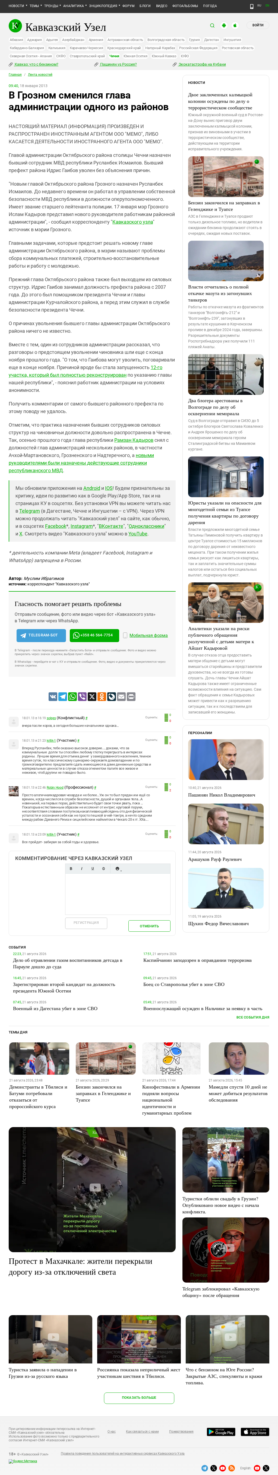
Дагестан (211, 40)
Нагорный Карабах (160, 48)
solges (51, 718)
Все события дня (252, 1017)
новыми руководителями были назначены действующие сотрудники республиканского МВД (81, 462)
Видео (161, 6)
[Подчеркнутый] (92, 868)
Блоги (145, 6)
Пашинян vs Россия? (118, 64)
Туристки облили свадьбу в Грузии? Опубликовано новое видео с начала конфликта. (220, 1205)
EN (267, 5)
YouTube (137, 534)
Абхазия (16, 40)
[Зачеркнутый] (103, 868)
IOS (109, 488)
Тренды (51, 6)
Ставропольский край (87, 56)
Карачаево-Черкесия (86, 48)
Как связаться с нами (142, 1431)
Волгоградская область (166, 40)
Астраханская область (125, 40)
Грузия (194, 40)
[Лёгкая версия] (252, 6)
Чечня (114, 56)
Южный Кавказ (164, 56)
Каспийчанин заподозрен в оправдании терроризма (197, 960)
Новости (16, 6)
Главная (15, 75)
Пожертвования (181, 1431)
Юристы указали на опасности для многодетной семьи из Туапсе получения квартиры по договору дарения (224, 512)
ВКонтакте (111, 526)
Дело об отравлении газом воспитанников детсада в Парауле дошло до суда (67, 963)
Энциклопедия (103, 6)
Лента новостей (40, 75)
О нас (112, 1431)
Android (91, 488)
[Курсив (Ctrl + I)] (81, 868)
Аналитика (73, 6)
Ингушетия (232, 40)
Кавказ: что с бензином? (36, 64)
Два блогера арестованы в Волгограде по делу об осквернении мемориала (215, 407)
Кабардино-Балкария (27, 48)
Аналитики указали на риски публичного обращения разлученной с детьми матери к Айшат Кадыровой (221, 638)
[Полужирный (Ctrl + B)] (70, 868)
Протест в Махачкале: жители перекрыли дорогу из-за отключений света (80, 1266)
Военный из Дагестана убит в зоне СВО (55, 1008)
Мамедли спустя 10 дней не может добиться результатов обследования (238, 1093)
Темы (34, 6)
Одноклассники (146, 526)
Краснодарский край (124, 48)
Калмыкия (56, 48)
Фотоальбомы (185, 6)
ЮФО (185, 56)
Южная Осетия (135, 56)
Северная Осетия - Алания (31, 56)
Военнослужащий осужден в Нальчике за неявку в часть (202, 1008)
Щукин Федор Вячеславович (218, 923)
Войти (257, 25)
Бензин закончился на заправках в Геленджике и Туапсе (224, 205)
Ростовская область (238, 48)
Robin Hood (55, 787)
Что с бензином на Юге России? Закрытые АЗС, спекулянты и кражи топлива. (224, 1376)
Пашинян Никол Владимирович (221, 794)
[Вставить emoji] (117, 868)
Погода (210, 6)
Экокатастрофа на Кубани (202, 64)
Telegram (29, 511)
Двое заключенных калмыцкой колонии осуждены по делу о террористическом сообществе (220, 101)
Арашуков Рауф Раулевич (215, 859)
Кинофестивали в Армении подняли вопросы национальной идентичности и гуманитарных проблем (171, 1099)
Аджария (34, 40)
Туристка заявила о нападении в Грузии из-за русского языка (43, 1372)
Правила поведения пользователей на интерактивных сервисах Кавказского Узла (123, 1453)
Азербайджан (73, 40)
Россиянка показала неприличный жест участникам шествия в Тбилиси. (138, 1372)
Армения (96, 40)
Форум (128, 6)
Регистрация (86, 923)
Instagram (82, 526)
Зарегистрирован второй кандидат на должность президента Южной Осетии (64, 987)
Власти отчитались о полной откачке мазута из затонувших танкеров (220, 293)
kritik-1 (51, 741)
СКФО (60, 56)
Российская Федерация (198, 48)
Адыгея (52, 40)
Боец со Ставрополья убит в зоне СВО (184, 984)
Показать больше (139, 1397)
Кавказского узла (132, 222)
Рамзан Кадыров (133, 440)
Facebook (55, 526)
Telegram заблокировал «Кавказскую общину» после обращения (220, 1291)
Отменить (149, 926)
